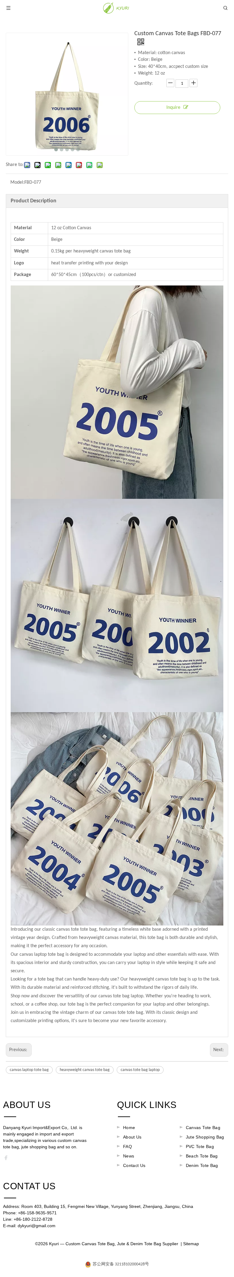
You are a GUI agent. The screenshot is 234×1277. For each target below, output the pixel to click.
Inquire (173, 107)
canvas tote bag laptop (140, 1070)
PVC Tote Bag (200, 1146)
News (128, 1156)
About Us (132, 1137)
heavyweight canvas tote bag (85, 1070)
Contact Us (134, 1165)
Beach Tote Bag (202, 1156)
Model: (17, 182)
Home (129, 1127)
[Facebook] (8, 1159)
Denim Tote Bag (202, 1165)
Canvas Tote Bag (203, 1127)
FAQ (127, 1146)
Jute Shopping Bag (205, 1137)
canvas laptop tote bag (29, 1070)
